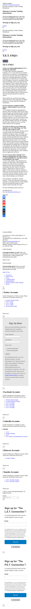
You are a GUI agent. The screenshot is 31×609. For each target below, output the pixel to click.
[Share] (15, 215)
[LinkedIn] (15, 207)
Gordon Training (10, 433)
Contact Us (9, 275)
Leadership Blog (10, 279)
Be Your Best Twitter (11, 306)
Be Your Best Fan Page (12, 400)
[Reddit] (15, 205)
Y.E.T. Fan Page (10, 407)
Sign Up (8, 354)
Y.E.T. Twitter (9, 305)
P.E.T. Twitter (9, 301)
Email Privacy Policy (11, 375)
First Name (8, 340)
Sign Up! (15, 542)
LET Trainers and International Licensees (17, 436)
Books (7, 284)
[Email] (15, 199)
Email (6, 521)
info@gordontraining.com (13, 241)
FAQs (7, 278)
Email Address (9, 334)
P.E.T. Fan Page (10, 404)
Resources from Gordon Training (14, 282)
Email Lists (8, 345)
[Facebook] (15, 197)
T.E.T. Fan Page (10, 406)
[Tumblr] (15, 210)
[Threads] (15, 213)
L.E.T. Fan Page (10, 403)
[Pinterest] (15, 202)
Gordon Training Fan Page (13, 401)
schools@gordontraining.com (13, 192)
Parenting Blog (10, 281)
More (5, 61)
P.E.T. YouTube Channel (12, 481)
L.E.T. (7, 432)
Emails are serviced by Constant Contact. (15, 537)
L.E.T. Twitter (9, 303)
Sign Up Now (6, 272)
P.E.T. (7, 435)
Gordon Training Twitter (12, 300)
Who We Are (9, 276)
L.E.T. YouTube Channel (12, 480)
